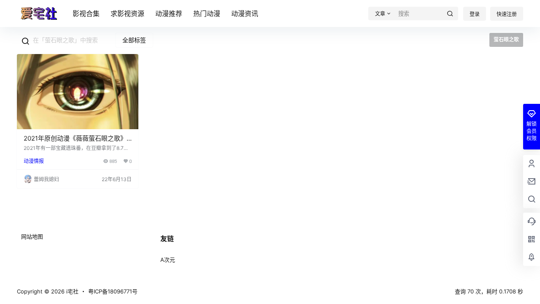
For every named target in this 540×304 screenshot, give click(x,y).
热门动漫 (206, 13)
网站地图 (32, 236)
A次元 (167, 259)
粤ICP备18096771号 (113, 291)
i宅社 (71, 291)
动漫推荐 (168, 13)
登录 (475, 14)
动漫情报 (34, 161)
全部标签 (134, 39)
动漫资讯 (244, 13)
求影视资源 (127, 13)
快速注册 (507, 14)
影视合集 (86, 13)
